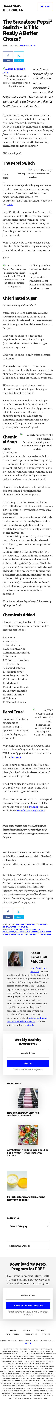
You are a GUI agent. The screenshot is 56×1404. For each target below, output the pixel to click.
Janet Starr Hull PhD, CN (13, 8)
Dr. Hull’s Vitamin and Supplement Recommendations (26, 1198)
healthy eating (22, 932)
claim (10, 204)
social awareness (11, 927)
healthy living (38, 932)
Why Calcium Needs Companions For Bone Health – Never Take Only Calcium (27, 1152)
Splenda (33, 806)
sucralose (35, 934)
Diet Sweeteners (23, 924)
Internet (16, 757)
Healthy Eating (39, 924)
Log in (28, 1343)
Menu (47, 6)
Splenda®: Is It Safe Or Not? (31, 810)
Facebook (28, 1025)
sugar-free (46, 934)
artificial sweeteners (27, 929)
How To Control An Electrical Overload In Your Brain (23, 1114)
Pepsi (48, 932)
